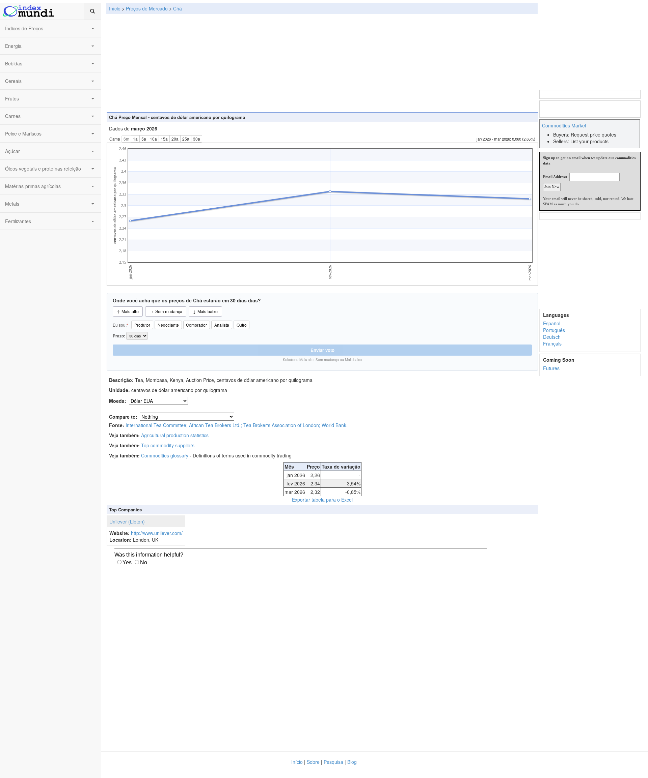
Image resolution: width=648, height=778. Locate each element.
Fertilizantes (18, 221)
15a (164, 139)
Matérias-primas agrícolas (33, 186)
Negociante (168, 325)
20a (175, 139)
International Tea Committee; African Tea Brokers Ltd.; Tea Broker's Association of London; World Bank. (237, 425)
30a (196, 139)
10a (153, 139)
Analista (221, 325)
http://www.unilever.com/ (157, 533)
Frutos (12, 98)
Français (552, 343)
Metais (12, 203)
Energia (13, 45)
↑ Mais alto (128, 311)
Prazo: (119, 336)
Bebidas (13, 63)
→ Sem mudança (166, 311)
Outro (242, 325)
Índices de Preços (24, 28)
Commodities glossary (164, 455)
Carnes (13, 116)
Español (551, 323)
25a (185, 139)
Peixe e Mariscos (23, 133)
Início (114, 8)
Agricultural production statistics (175, 435)
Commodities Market (564, 125)
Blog (352, 761)
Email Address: (555, 177)
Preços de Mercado (147, 8)
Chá (177, 8)
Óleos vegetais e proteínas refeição (43, 168)
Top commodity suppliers (167, 445)
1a (135, 139)
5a (143, 139)
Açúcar (12, 151)
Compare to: (123, 416)
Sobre (313, 761)
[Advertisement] (321, 63)
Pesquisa (333, 761)
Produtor (142, 325)
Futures (551, 368)
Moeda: (118, 400)
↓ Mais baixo (205, 311)
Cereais (13, 81)
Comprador (196, 325)
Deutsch (552, 336)
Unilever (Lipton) (127, 521)
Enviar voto (322, 350)
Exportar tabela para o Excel (322, 499)
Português (554, 330)
